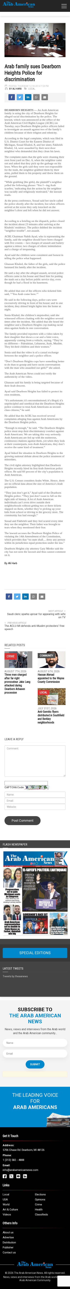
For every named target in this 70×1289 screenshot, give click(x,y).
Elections (40, 1194)
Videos (7, 1214)
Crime (38, 1204)
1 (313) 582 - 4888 (13, 1160)
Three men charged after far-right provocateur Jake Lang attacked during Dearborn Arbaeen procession (17, 683)
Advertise (8, 1237)
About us (8, 1232)
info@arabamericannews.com (20, 1170)
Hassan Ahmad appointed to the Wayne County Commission (51, 678)
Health (39, 1209)
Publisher (8, 1247)
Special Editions (35, 953)
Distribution (9, 1242)
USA (5, 1199)
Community (46, 655)
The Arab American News (28, 1272)
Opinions (40, 1199)
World (6, 1204)
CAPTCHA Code (14, 787)
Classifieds (41, 1214)
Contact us (9, 1252)
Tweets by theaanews (15, 976)
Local (31, 89)
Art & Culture (10, 1209)
